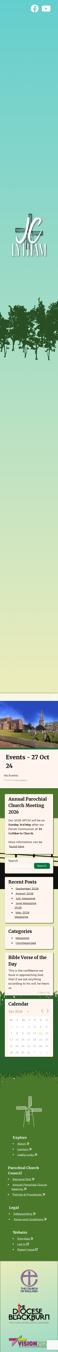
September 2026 (27, 888)
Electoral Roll (22, 1179)
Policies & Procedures (28, 1194)
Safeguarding (23, 1214)
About (22, 1144)
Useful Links (26, 1154)
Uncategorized (26, 943)
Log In (21, 1244)
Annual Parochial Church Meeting (29, 1187)
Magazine (22, 938)
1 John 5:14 (43, 992)
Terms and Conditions (28, 1219)
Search (13, 861)
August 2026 (25, 893)
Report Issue (26, 1249)
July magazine (25, 898)
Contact (23, 1149)
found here (16, 846)
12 (40, 1033)
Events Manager (20, 780)
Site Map (23, 1238)
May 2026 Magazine (22, 915)
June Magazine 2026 (25, 905)
